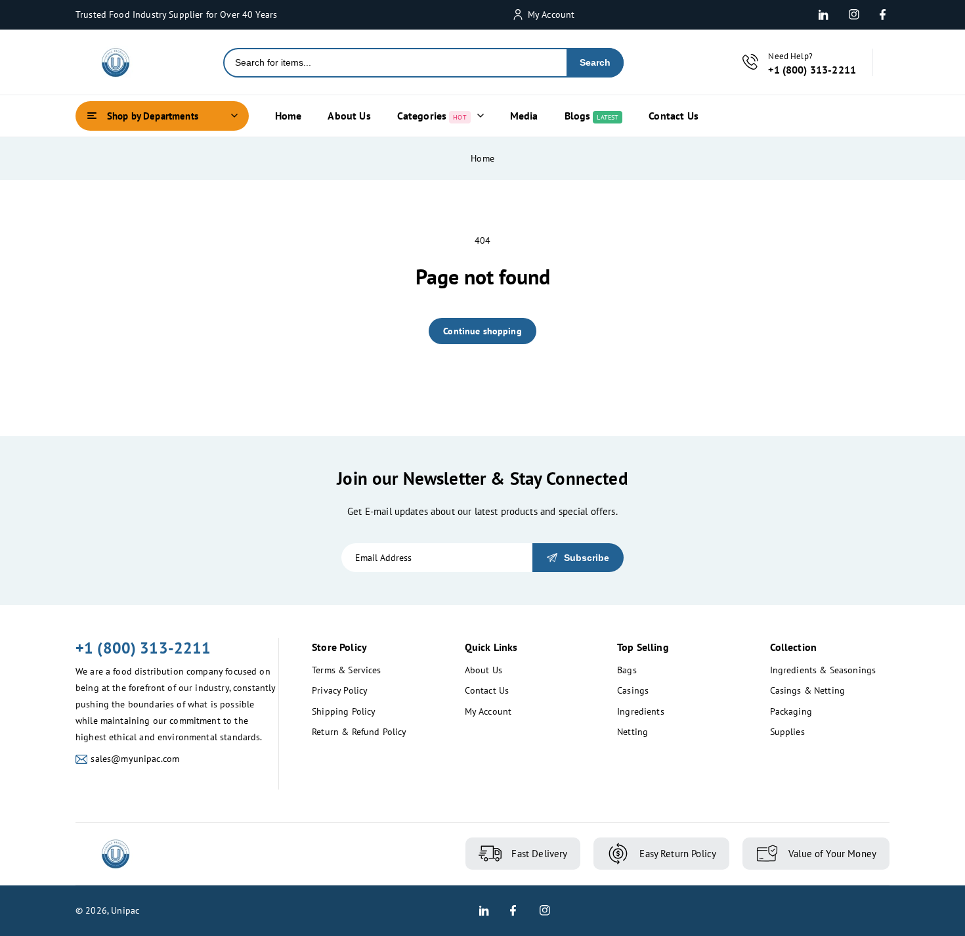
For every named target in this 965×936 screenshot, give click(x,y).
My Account (488, 711)
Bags (627, 670)
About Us (483, 670)
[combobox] (395, 63)
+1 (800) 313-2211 (143, 648)
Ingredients (640, 711)
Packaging (791, 711)
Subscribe (586, 557)
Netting (632, 732)
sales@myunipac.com (135, 759)
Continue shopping (482, 331)
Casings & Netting (808, 690)
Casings (633, 690)
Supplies (787, 732)
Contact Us (487, 690)
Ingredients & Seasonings (823, 670)
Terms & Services (346, 670)
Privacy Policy (340, 690)
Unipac (125, 910)
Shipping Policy (343, 711)
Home (482, 158)
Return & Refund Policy (359, 732)
